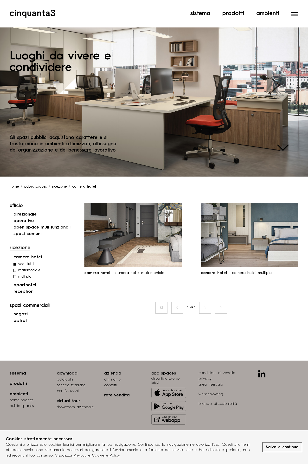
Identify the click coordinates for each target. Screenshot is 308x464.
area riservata (211, 385)
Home (14, 187)
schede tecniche (71, 385)
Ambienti (267, 14)
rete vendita (117, 395)
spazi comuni (27, 234)
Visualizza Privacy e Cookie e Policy (87, 456)
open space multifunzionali (42, 227)
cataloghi (65, 379)
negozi (20, 314)
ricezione (59, 187)
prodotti (18, 383)
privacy (205, 379)
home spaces (21, 400)
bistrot (20, 320)
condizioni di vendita (217, 373)
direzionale (25, 214)
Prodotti (233, 14)
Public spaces (35, 187)
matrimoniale (29, 270)
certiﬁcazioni (68, 391)
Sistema (200, 14)
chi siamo (112, 379)
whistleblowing (211, 394)
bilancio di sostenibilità (218, 404)
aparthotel (24, 285)
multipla (25, 277)
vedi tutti (26, 264)
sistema (18, 373)
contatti (110, 385)
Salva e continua (282, 447)
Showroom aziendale (75, 407)
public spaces (22, 406)
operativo (23, 221)
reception (23, 291)
